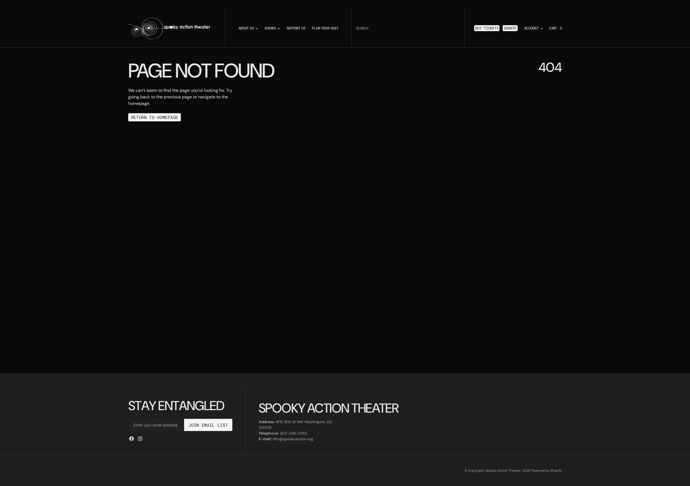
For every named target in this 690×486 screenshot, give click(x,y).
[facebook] (131, 438)
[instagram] (140, 438)
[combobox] (408, 28)
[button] (533, 28)
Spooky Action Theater (503, 470)
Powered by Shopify (546, 470)
